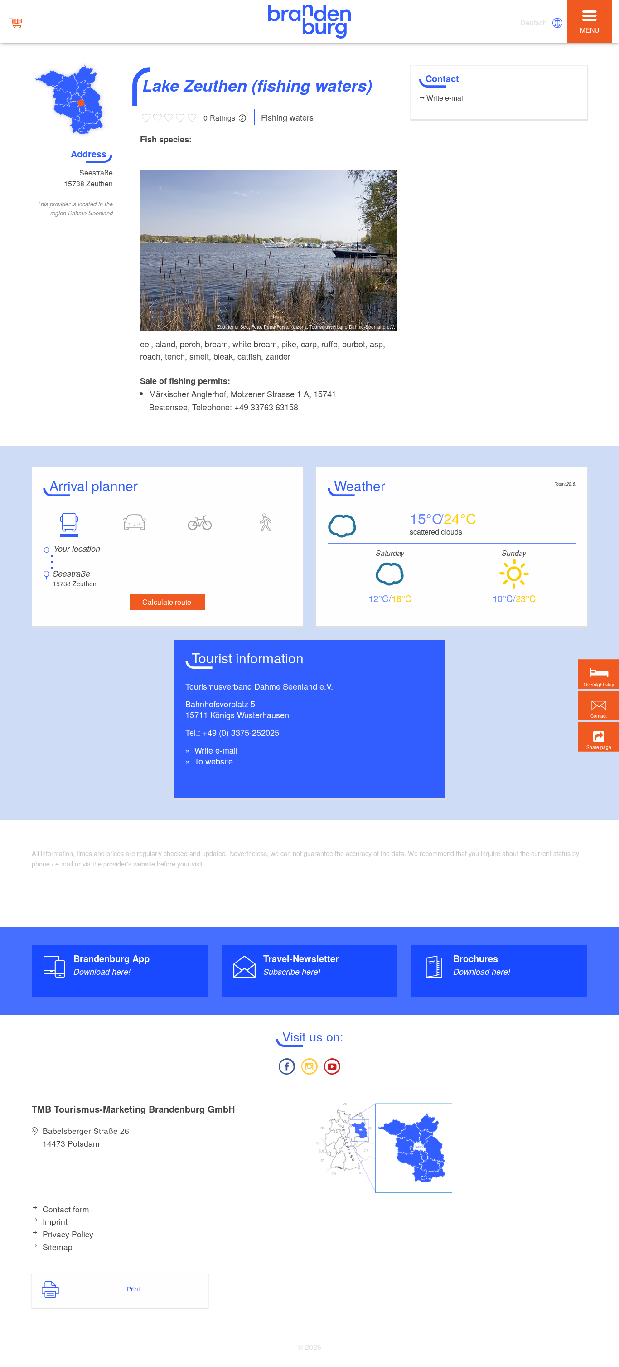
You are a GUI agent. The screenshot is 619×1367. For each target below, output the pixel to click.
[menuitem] (534, 22)
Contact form (66, 1209)
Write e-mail (214, 750)
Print (133, 1288)
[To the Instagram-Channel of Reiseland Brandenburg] (309, 1065)
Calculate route (166, 602)
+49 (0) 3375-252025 (241, 732)
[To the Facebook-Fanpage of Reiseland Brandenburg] (286, 1065)
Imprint (55, 1221)
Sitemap (58, 1246)
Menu (589, 29)
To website (212, 761)
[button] (598, 736)
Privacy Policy (68, 1234)
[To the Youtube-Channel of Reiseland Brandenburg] (332, 1065)
